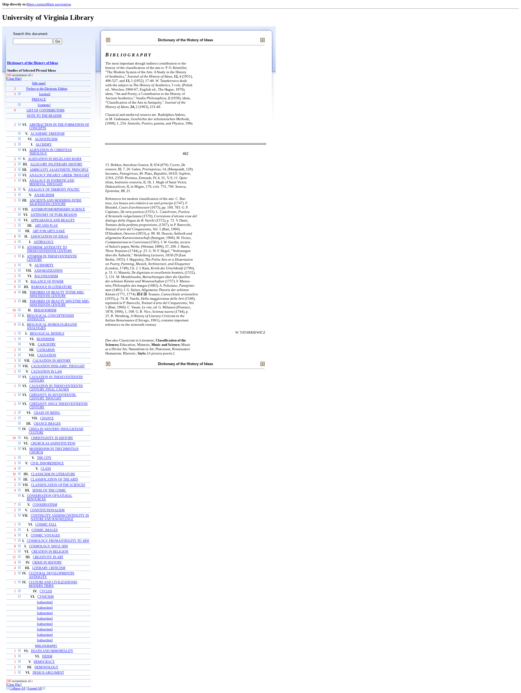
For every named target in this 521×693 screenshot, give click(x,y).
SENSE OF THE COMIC (49, 490)
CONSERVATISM (45, 505)
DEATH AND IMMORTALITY (52, 651)
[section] (44, 94)
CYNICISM (45, 597)
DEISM (47, 656)
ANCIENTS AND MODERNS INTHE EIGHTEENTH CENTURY (55, 202)
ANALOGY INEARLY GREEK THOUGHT (59, 175)
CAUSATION (46, 355)
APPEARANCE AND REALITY (53, 220)
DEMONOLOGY (46, 667)
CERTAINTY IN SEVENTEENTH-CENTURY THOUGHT (53, 396)
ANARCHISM (44, 195)
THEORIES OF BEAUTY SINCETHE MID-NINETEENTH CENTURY (60, 303)
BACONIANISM (46, 276)
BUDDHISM (46, 339)
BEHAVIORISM (45, 310)
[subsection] (45, 602)
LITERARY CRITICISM (48, 568)
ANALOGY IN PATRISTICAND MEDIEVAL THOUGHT (51, 182)
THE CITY (44, 458)
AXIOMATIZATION (48, 271)
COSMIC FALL (46, 524)
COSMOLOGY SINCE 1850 (48, 546)
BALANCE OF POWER (47, 281)
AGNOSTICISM (46, 139)
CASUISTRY (47, 344)
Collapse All (17, 688)
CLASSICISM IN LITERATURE (53, 474)
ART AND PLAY (46, 226)
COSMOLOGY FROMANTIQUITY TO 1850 (58, 541)
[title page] (39, 83)
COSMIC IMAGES (44, 530)
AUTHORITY (44, 265)
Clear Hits (13, 79)
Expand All (34, 688)
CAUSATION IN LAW (46, 371)
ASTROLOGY (44, 242)
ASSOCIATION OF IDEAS (49, 236)
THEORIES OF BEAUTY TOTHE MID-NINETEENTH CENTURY (57, 294)
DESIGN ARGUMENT (48, 673)
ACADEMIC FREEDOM (47, 134)
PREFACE (39, 99)
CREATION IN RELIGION (49, 552)
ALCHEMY (44, 144)
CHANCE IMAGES (47, 424)
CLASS (46, 469)
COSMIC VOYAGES (45, 535)
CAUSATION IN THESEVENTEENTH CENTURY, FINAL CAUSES (56, 387)
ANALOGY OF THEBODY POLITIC (54, 189)
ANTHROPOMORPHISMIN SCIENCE (58, 209)
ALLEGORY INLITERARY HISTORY (56, 164)
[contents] (44, 105)
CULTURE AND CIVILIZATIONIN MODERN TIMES (53, 584)
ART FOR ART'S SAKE (49, 231)
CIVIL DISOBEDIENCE (47, 463)
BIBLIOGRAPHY (46, 645)
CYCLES (46, 591)
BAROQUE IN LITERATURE (51, 287)
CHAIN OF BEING (47, 413)
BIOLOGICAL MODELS (47, 334)
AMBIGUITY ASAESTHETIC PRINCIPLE (59, 170)
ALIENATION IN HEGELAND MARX (55, 159)
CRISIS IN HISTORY (47, 562)
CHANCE (47, 418)
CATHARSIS (46, 350)
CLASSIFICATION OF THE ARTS (54, 479)
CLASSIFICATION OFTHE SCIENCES (58, 485)
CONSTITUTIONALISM (47, 510)
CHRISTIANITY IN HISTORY (52, 438)
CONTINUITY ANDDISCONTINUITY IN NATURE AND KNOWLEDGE (60, 517)
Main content (36, 4)
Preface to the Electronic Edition (46, 89)
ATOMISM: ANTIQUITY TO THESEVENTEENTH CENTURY (49, 249)
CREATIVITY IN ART (48, 557)
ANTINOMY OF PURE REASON (53, 215)
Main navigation (58, 4)
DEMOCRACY (44, 662)
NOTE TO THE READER (44, 116)
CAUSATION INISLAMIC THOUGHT (58, 366)
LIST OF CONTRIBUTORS (46, 110)
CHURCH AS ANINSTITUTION (53, 443)
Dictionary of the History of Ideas (32, 63)
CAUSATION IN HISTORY (52, 361)
